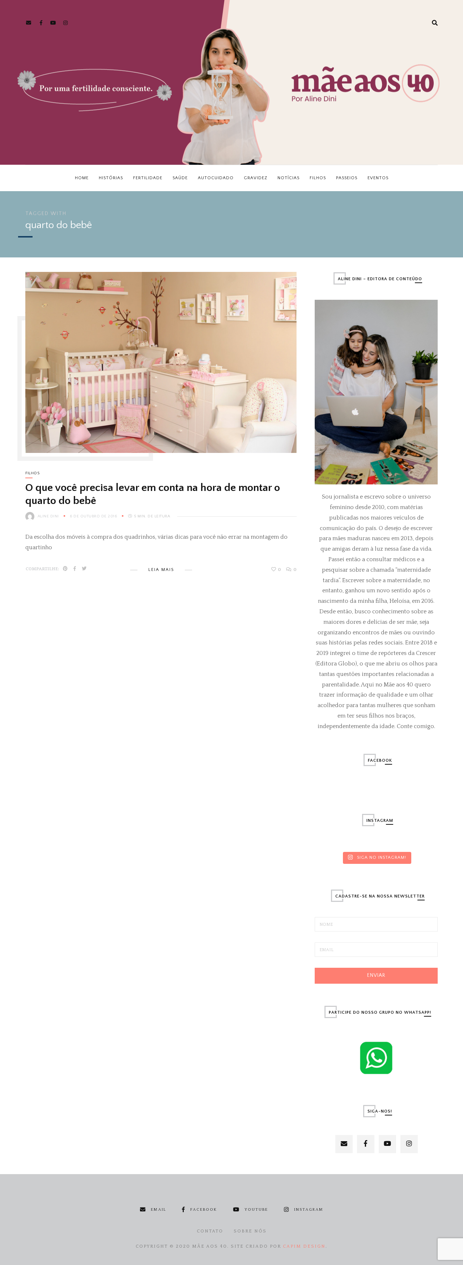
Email (158, 1209)
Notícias (288, 178)
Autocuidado (216, 178)
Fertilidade (147, 178)
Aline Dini (48, 516)
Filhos (318, 178)
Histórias (111, 178)
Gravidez (255, 178)
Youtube (256, 1209)
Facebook (203, 1209)
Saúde (180, 178)
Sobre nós (250, 1231)
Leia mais (161, 569)
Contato (210, 1231)
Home (82, 178)
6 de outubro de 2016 (94, 516)
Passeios (346, 178)
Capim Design (304, 1246)
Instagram (308, 1209)
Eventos (378, 178)
